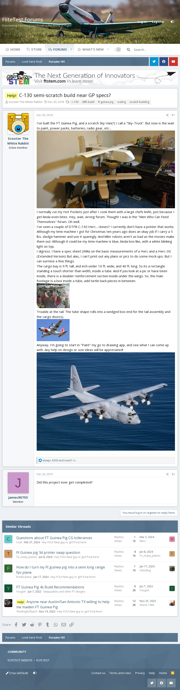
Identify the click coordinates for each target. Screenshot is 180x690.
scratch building (139, 102)
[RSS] (173, 673)
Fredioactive (24, 577)
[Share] (167, 115)
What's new (93, 49)
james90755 (18, 497)
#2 (173, 474)
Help (152, 673)
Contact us (98, 673)
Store (36, 49)
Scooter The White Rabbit (25, 102)
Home (15, 49)
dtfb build (88, 102)
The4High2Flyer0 (26, 611)
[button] (71, 49)
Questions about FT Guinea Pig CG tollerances (54, 537)
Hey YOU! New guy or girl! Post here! (64, 542)
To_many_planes (26, 557)
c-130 (75, 102)
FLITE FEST (42, 660)
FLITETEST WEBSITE (20, 660)
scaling (121, 102)
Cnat (19, 542)
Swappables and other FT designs (64, 591)
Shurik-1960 (147, 605)
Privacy (140, 673)
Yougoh (21, 591)
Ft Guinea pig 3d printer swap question (48, 552)
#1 (173, 115)
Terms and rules (120, 673)
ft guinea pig (105, 102)
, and (59, 460)
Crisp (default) (18, 673)
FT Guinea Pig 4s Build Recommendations (50, 587)
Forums (60, 49)
